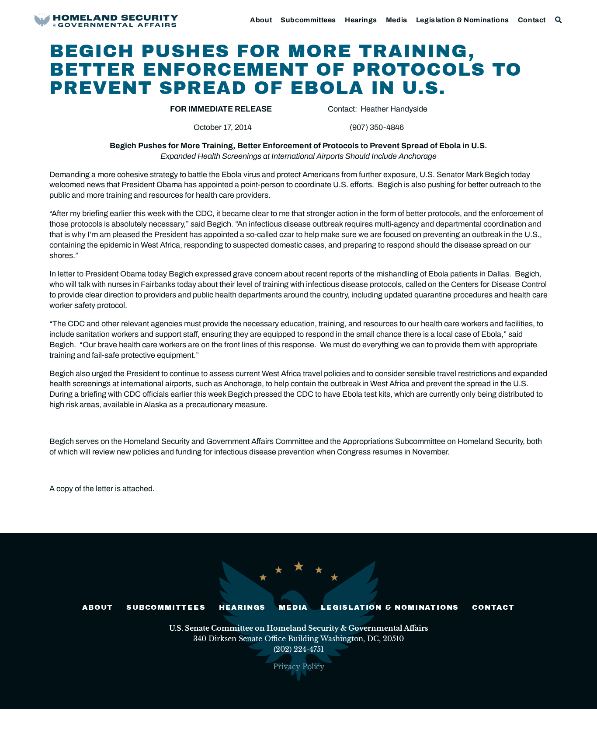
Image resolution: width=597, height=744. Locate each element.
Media (396, 20)
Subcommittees (308, 20)
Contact (532, 20)
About (261, 20)
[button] (558, 19)
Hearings (361, 20)
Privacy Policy (298, 666)
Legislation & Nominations (462, 20)
